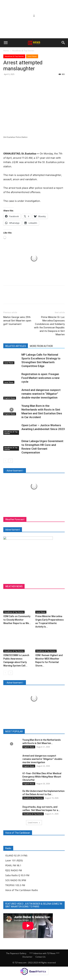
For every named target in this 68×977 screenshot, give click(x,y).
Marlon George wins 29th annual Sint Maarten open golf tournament (17, 321)
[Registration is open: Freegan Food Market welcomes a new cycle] (11, 378)
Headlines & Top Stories (23, 50)
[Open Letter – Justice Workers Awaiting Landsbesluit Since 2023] (11, 429)
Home (6, 50)
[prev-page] (5, 461)
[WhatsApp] (29, 81)
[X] (14, 81)
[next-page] (11, 461)
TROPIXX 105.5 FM (15, 885)
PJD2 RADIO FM (13, 870)
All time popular (42, 731)
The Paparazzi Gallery (16, 953)
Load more (33, 822)
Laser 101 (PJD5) (14, 860)
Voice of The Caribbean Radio (21, 890)
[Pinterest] (21, 81)
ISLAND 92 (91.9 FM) (16, 855)
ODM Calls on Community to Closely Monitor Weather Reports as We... (17, 620)
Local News (32, 56)
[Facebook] (6, 81)
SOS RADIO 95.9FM (15, 880)
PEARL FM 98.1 (13, 865)
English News (9, 398)
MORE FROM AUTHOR (41, 346)
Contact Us (40, 956)
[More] (37, 81)
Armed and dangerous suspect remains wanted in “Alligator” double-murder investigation (41, 393)
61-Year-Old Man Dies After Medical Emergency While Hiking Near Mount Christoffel (41, 776)
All (15, 731)
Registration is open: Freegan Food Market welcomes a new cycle (40, 377)
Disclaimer (27, 956)
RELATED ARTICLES (15, 346)
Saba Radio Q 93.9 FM (17, 875)
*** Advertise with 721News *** (44, 953)
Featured (25, 731)
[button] (5, 42)
